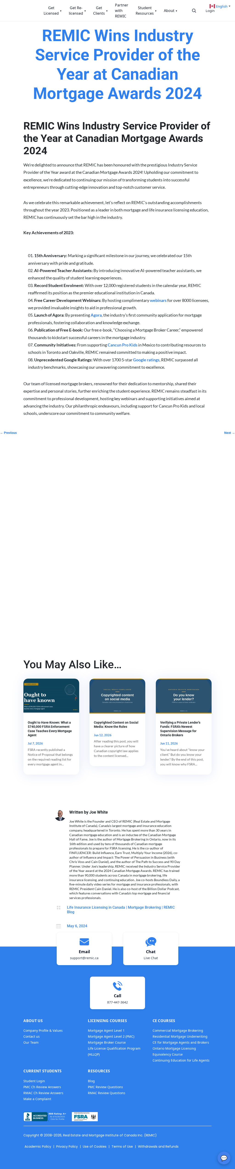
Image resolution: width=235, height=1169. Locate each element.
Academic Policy (38, 1146)
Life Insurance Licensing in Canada (96, 907)
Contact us (31, 1036)
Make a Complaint (37, 1099)
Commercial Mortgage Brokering (178, 1030)
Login (210, 10)
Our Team (31, 1042)
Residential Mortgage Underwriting (180, 1036)
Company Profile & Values (43, 1030)
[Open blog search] (194, 10)
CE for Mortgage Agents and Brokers (181, 1042)
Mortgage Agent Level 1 (106, 1030)
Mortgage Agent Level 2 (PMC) (111, 1036)
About (170, 10)
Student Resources (146, 10)
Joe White (98, 812)
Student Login (34, 1081)
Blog (91, 1081)
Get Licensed (53, 10)
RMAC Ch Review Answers (43, 1093)
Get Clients (100, 10)
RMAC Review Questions (106, 1093)
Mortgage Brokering (144, 907)
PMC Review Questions (105, 1087)
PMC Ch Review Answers (42, 1087)
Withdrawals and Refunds (158, 1146)
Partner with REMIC (121, 11)
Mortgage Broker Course (107, 1042)
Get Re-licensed (77, 10)
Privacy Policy (67, 1146)
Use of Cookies (94, 1146)
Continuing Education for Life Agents (181, 1060)
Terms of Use (122, 1146)
